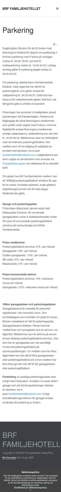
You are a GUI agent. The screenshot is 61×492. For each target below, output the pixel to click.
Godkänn (19, 487)
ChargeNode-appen (14, 163)
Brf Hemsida (9, 457)
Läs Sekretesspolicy (35, 487)
